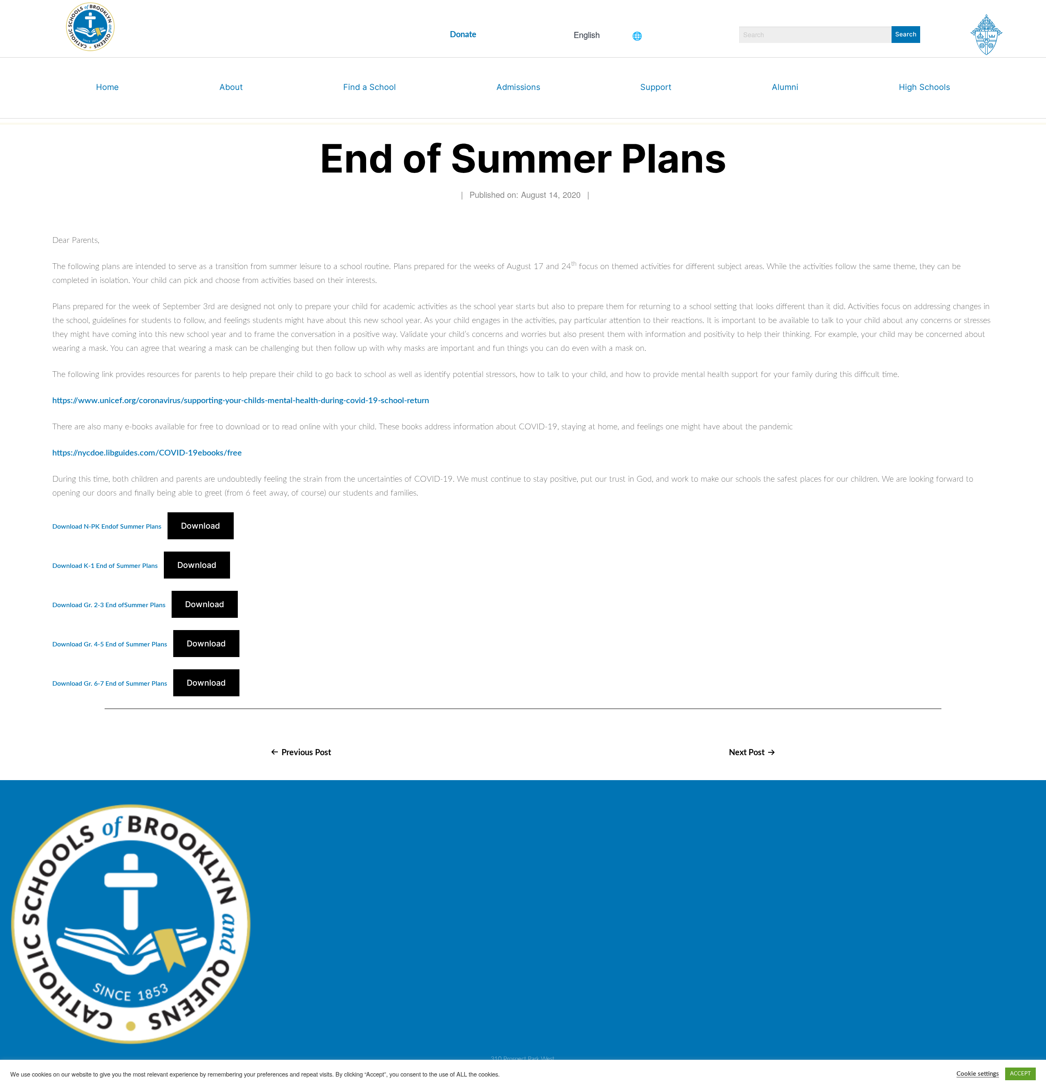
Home (107, 87)
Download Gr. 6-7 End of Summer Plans (109, 683)
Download (200, 526)
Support (655, 87)
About (231, 87)
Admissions (518, 87)
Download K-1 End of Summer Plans (105, 566)
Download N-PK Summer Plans (106, 526)
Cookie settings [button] (978, 1074)
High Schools (924, 87)
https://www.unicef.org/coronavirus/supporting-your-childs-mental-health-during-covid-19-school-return (240, 401)
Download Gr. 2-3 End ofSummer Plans (108, 605)
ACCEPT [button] (1020, 1074)
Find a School (369, 87)
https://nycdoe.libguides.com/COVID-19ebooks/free (147, 453)
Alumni (785, 87)
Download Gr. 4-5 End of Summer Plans (109, 644)
